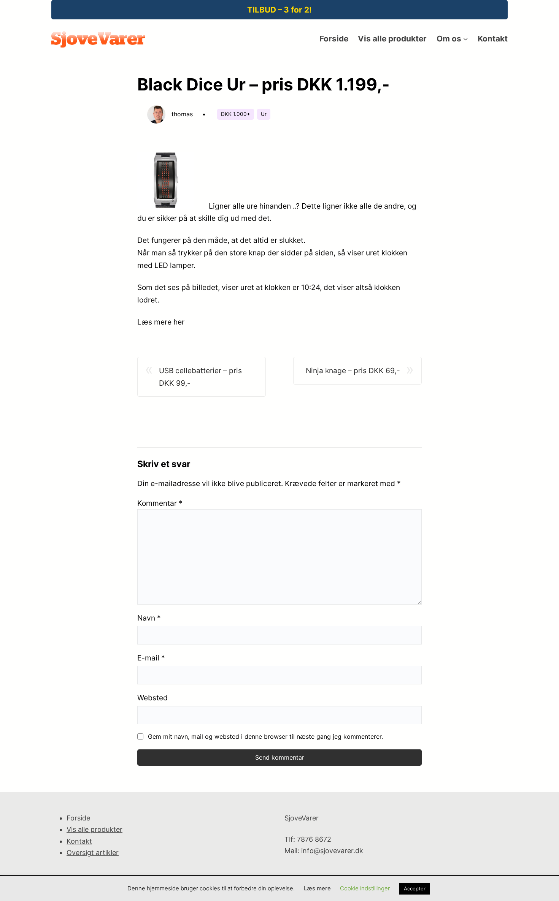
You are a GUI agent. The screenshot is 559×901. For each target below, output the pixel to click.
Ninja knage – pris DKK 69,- (353, 370)
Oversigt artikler (93, 853)
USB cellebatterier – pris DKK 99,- (200, 377)
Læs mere (317, 888)
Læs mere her (160, 321)
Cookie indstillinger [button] (365, 888)
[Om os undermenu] (465, 38)
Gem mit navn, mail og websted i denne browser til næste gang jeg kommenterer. (265, 736)
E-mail (151, 657)
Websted (152, 697)
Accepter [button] (415, 888)
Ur (264, 114)
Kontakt (79, 841)
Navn (149, 617)
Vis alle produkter (94, 829)
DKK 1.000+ (235, 114)
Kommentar (160, 503)
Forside (78, 818)
